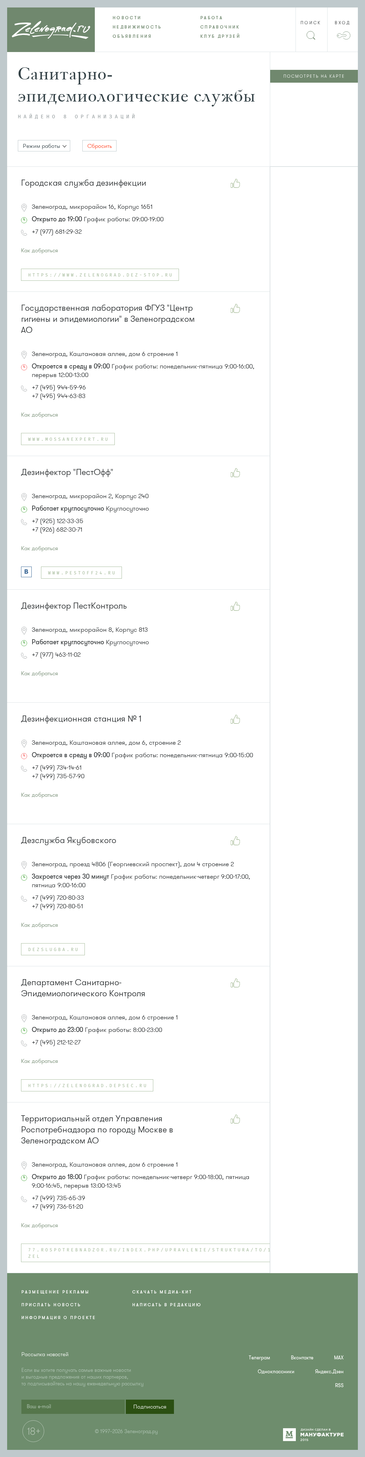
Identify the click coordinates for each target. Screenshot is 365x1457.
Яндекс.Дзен (329, 1371)
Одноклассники (276, 1371)
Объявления (132, 36)
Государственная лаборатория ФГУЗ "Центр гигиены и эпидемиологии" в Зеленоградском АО (108, 319)
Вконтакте (302, 1357)
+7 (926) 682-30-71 (57, 529)
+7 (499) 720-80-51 (57, 906)
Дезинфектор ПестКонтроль (74, 605)
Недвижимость (137, 27)
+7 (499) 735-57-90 (58, 776)
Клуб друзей (220, 36)
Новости (127, 18)
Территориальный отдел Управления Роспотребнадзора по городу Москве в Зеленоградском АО (97, 1129)
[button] (44, 145)
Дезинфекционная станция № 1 (81, 718)
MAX (339, 1357)
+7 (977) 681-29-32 (57, 231)
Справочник (220, 27)
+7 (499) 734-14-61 (57, 767)
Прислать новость (51, 1305)
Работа (211, 18)
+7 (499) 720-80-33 (58, 897)
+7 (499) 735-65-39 (58, 1198)
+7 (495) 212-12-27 (56, 1042)
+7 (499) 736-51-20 (57, 1206)
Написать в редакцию (167, 1305)
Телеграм (259, 1357)
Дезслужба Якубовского (68, 840)
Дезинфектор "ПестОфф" (67, 472)
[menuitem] (138, 17)
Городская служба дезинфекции (83, 182)
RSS (339, 1385)
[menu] (182, 27)
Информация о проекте (58, 1318)
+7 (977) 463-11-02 (56, 654)
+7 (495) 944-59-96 (59, 387)
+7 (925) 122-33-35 (57, 521)
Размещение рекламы (55, 1292)
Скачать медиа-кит (162, 1292)
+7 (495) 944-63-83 (59, 396)
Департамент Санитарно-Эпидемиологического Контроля (83, 988)
